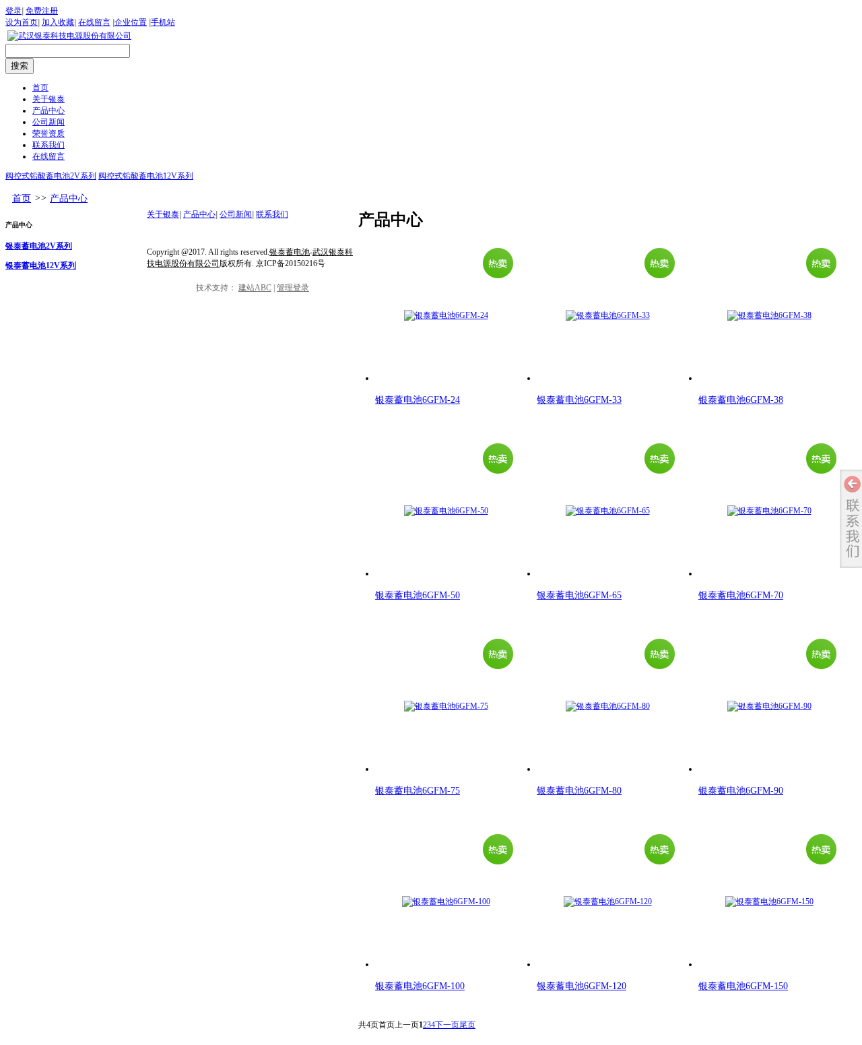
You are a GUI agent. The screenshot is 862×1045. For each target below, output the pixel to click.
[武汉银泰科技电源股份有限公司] (69, 35)
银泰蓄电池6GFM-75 (417, 791)
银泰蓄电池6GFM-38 (740, 400)
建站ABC (254, 287)
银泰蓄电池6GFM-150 (743, 986)
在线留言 (94, 22)
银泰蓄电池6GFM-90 (740, 791)
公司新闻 (236, 214)
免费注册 (42, 10)
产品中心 (69, 198)
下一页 (447, 1025)
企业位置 (130, 22)
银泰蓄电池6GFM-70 (740, 595)
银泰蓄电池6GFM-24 (417, 400)
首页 (21, 198)
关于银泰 (163, 214)
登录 (13, 10)
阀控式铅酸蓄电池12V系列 (145, 176)
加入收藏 (58, 22)
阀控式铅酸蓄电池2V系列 (50, 176)
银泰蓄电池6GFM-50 (417, 595)
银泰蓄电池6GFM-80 (579, 791)
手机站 (163, 22)
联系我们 (272, 214)
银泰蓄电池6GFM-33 (579, 400)
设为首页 (21, 22)
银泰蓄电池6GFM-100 (420, 986)
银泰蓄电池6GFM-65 (579, 595)
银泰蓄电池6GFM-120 (581, 986)
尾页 (467, 1025)
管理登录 (293, 287)
